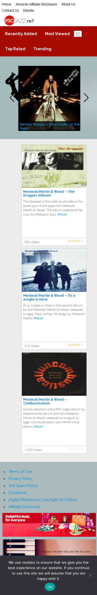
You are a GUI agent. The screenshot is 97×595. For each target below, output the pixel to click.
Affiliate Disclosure (24, 507)
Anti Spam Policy (23, 486)
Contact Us (10, 10)
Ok (49, 587)
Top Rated (15, 49)
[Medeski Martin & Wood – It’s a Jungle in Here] (54, 270)
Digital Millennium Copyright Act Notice (43, 500)
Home (6, 4)
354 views (32, 241)
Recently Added (21, 34)
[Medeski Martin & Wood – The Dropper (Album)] (54, 166)
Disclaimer (18, 493)
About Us (68, 4)
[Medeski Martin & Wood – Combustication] (54, 374)
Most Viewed (57, 34)
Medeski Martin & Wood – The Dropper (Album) (49, 193)
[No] (90, 575)
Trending (42, 49)
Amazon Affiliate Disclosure (36, 4)
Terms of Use (20, 471)
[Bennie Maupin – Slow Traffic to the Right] (50, 98)
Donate (28, 10)
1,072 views (33, 449)
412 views (32, 345)
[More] (62, 214)
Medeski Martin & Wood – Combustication (45, 401)
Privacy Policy (21, 478)
